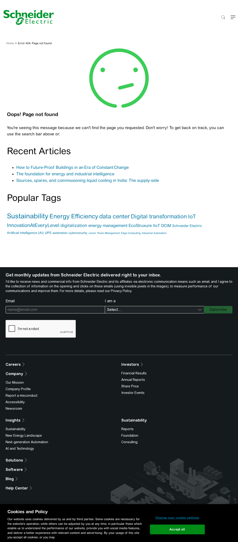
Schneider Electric (187, 226)
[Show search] (223, 18)
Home (10, 43)
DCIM (166, 225)
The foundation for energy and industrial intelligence (65, 174)
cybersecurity (78, 233)
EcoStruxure (140, 225)
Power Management (108, 233)
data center (114, 216)
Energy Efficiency (74, 216)
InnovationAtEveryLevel (33, 225)
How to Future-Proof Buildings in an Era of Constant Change (72, 167)
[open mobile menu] (233, 18)
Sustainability (27, 216)
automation (60, 233)
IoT (192, 216)
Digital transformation (159, 216)
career (92, 233)
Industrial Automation (154, 233)
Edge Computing (131, 233)
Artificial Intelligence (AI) (25, 233)
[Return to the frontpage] (27, 17)
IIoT (156, 225)
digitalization (73, 225)
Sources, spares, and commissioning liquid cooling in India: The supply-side (87, 180)
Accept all (177, 529)
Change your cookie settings (177, 517)
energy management (107, 225)
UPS (48, 233)
